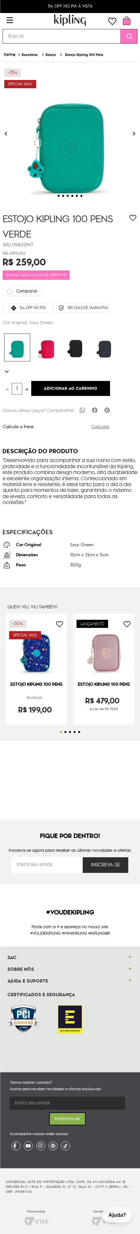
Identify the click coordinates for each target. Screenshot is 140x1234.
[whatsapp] (82, 410)
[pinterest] (107, 410)
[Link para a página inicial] (10, 54)
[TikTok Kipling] (65, 1145)
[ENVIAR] (105, 865)
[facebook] (94, 410)
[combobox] (70, 36)
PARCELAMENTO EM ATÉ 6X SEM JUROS (70, 6)
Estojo (51, 54)
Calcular (100, 426)
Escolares (30, 54)
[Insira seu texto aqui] (16, 1145)
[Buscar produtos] (127, 36)
